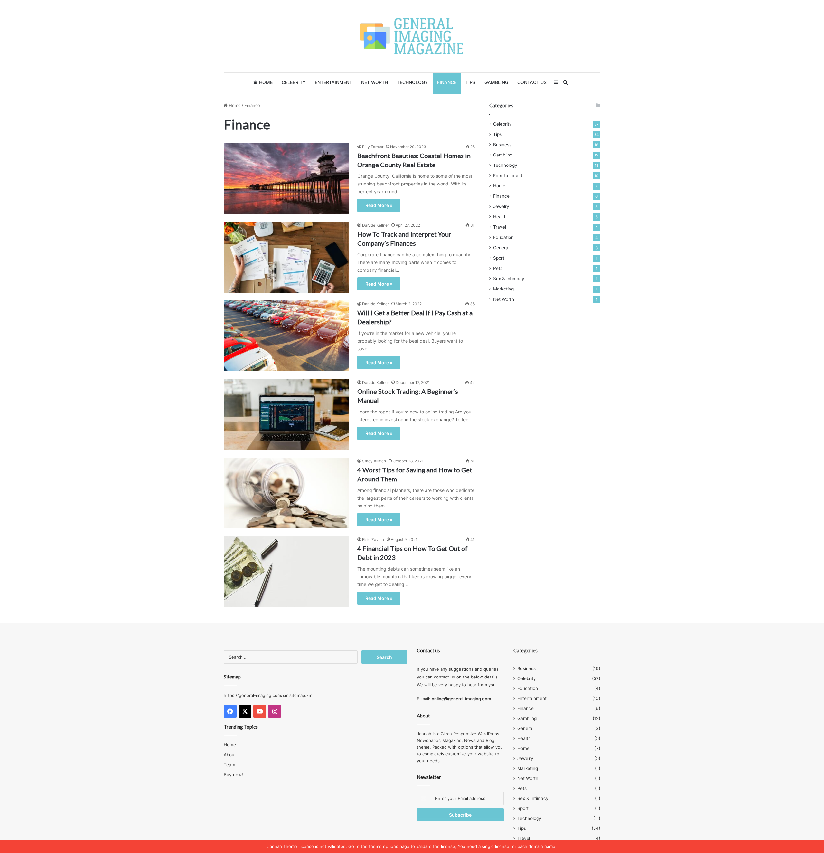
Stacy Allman (374, 461)
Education (503, 237)
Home (265, 82)
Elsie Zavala (373, 539)
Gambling (496, 82)
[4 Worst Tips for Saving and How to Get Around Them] (286, 493)
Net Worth (374, 82)
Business (502, 144)
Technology (412, 82)
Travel (499, 227)
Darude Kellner (375, 225)
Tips (470, 82)
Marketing (503, 288)
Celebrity (294, 82)
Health (500, 216)
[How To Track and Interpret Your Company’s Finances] (286, 257)
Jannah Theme (282, 846)
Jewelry (501, 206)
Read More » (378, 205)
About (230, 754)
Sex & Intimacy (508, 278)
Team (229, 764)
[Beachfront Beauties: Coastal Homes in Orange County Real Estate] (286, 178)
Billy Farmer (372, 146)
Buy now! (233, 774)
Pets (497, 268)
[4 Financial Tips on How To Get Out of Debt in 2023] (286, 571)
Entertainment (333, 82)
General (501, 247)
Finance (446, 82)
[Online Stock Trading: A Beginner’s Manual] (286, 414)
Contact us (532, 82)
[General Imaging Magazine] (412, 36)
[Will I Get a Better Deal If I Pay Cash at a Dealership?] (286, 335)
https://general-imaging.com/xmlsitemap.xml (268, 695)
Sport (498, 258)
